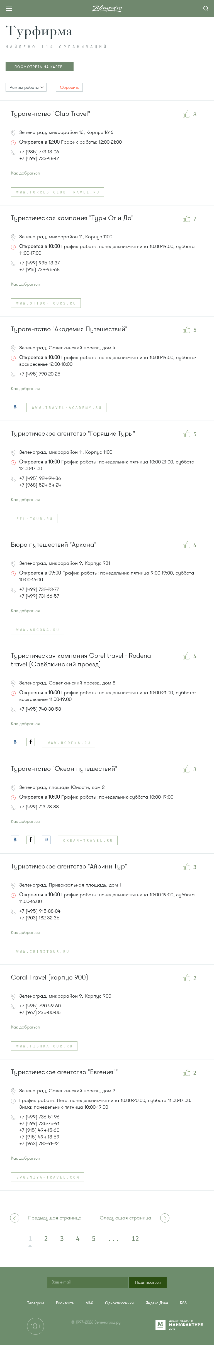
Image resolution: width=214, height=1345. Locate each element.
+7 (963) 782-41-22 (39, 1143)
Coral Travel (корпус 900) (49, 977)
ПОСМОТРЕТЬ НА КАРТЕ (38, 67)
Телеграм (35, 1303)
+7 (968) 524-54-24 (40, 485)
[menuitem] (36, 1303)
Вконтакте (65, 1303)
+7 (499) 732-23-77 (39, 589)
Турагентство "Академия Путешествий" (69, 329)
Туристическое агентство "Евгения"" (64, 1072)
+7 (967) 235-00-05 (40, 1012)
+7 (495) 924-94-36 (40, 478)
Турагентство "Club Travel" (50, 113)
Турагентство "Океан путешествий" (64, 768)
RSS (183, 1303)
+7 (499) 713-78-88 (39, 806)
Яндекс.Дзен (157, 1303)
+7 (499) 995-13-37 (39, 262)
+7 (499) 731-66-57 (39, 596)
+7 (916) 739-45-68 (39, 269)
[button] (26, 87)
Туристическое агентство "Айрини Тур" (69, 866)
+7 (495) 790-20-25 (39, 373)
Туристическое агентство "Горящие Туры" (73, 433)
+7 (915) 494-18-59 (39, 1136)
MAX (89, 1303)
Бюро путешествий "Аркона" (53, 544)
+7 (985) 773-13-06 (39, 151)
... (113, 1239)
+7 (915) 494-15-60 (39, 1130)
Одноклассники (119, 1303)
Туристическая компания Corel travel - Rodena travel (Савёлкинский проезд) (81, 660)
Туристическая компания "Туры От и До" (72, 218)
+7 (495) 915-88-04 (39, 911)
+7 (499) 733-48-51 (39, 158)
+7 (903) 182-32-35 (39, 917)
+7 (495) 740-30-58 (40, 709)
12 (135, 1239)
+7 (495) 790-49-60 (40, 1005)
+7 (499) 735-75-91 (39, 1123)
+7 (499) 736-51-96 (39, 1116)
